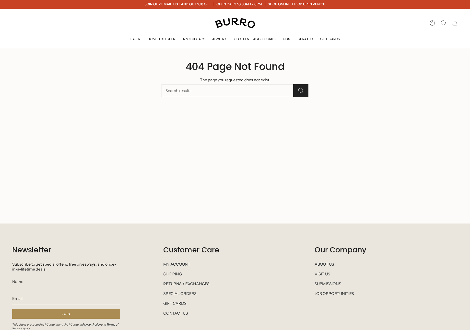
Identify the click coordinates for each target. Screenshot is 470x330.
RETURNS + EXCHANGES (186, 283)
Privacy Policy (91, 324)
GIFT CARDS (175, 303)
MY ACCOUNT (176, 264)
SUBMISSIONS (328, 283)
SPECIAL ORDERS (180, 293)
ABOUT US (324, 264)
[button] (135, 39)
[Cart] (454, 23)
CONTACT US (175, 313)
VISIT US (322, 273)
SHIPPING (172, 273)
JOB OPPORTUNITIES (334, 293)
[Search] (300, 90)
